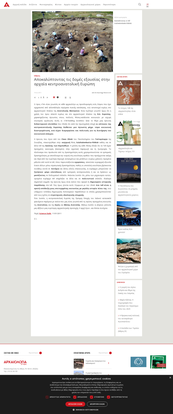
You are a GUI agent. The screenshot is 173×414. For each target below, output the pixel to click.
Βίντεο (58, 4)
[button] (86, 409)
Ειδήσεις (37, 76)
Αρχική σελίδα (19, 4)
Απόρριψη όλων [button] (97, 404)
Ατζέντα (33, 4)
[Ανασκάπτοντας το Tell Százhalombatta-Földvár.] (72, 41)
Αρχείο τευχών (71, 4)
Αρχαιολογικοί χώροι (91, 4)
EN (147, 7)
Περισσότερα (109, 4)
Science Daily (45, 213)
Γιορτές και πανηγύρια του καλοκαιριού (96, 362)
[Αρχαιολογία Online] (6, 4)
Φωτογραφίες (46, 4)
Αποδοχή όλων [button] (75, 404)
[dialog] (86, 394)
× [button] (170, 378)
